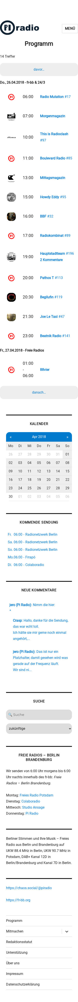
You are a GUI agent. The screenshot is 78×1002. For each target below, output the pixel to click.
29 (39, 454)
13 (48, 471)
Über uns (13, 963)
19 (39, 480)
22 (67, 480)
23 (11, 488)
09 (11, 471)
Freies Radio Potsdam (36, 795)
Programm (14, 921)
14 (58, 471)
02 (11, 463)
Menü (70, 28)
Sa (58, 446)
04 (29, 463)
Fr (48, 446)
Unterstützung (17, 952)
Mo (10, 446)
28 (29, 454)
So (67, 446)
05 (39, 463)
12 (39, 471)
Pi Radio (32, 813)
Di (20, 446)
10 (20, 471)
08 (67, 463)
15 (67, 471)
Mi (29, 446)
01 (67, 454)
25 (29, 488)
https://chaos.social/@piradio (29, 888)
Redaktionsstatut (19, 942)
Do (39, 446)
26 (11, 454)
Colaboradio (30, 801)
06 (48, 463)
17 (20, 480)
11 (29, 471)
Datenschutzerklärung (23, 984)
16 (11, 480)
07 (58, 463)
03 (20, 463)
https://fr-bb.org (18, 900)
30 (48, 454)
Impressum (14, 974)
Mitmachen (14, 931)
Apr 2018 (39, 437)
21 (58, 480)
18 (29, 480)
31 (58, 454)
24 (20, 488)
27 (20, 454)
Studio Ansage (33, 807)
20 (48, 480)
